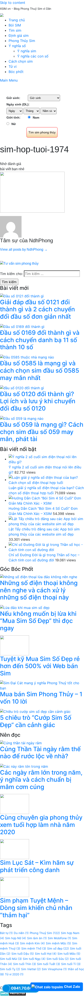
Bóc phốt (16, 71)
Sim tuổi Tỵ (10, 969)
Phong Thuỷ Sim (45, 933)
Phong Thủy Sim (22, 41)
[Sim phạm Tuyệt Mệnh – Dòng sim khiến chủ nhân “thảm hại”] (14, 887)
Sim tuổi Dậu (22, 953)
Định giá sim (19, 35)
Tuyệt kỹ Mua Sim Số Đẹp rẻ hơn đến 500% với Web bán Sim (40, 666)
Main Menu (9, 80)
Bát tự (6, 933)
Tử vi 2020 (14, 974)
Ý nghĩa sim (26, 51)
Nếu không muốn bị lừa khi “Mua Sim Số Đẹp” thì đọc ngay (38, 621)
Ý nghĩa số (17, 46)
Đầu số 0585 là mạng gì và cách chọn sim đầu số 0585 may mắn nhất (39, 370)
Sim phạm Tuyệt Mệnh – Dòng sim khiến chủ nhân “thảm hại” (36, 908)
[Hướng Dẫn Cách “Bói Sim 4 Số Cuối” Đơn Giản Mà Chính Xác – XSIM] (46, 500)
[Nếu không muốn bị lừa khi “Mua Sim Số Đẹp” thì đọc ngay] (25, 607)
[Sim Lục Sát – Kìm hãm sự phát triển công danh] (14, 849)
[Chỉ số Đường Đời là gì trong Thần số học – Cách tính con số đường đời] (46, 547)
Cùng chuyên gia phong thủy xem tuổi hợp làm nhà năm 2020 (41, 824)
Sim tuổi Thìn (24, 964)
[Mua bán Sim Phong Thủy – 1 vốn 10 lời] (42, 685)
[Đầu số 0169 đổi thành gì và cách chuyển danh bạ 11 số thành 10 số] (22, 326)
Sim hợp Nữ (15, 938)
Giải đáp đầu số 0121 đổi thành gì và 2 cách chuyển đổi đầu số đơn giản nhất (37, 309)
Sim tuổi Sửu (58, 958)
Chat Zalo (72, 986)
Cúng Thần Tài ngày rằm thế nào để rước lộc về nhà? (40, 752)
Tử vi (13, 66)
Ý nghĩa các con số (32, 56)
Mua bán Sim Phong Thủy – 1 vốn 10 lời (41, 697)
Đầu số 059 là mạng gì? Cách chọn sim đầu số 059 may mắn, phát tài (41, 432)
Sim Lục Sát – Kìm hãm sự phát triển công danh (37, 866)
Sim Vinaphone (54, 969)
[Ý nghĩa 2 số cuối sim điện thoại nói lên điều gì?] (46, 459)
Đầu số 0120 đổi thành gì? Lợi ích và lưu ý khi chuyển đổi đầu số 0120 (37, 401)
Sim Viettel (31, 969)
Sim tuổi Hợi (45, 953)
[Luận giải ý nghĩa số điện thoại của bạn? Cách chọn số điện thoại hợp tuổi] (46, 479)
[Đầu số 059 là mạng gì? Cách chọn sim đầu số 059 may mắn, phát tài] (22, 418)
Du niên (21, 933)
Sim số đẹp (58, 948)
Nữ (13, 124)
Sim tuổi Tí (71, 964)
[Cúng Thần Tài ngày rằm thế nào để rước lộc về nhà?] (21, 742)
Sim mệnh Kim (32, 943)
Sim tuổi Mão (69, 953)
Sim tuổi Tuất (48, 964)
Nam (36, 117)
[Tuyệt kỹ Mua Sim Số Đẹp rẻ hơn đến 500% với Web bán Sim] (14, 645)
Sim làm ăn (37, 938)
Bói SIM (15, 25)
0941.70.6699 (24, 988)
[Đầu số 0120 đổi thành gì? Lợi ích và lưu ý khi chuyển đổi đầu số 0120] (22, 387)
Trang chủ (17, 20)
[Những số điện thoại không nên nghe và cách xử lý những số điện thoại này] (38, 576)
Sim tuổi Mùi (11, 958)
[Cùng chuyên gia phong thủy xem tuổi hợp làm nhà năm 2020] (14, 803)
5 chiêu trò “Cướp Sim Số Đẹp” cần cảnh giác (35, 721)
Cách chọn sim (21, 61)
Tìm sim (15, 30)
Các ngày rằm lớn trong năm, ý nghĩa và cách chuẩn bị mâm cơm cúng (41, 780)
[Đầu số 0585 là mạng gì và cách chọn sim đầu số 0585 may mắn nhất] (27, 357)
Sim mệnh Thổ (33, 948)
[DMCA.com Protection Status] (13, 993)
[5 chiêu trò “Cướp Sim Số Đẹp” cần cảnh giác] (35, 711)
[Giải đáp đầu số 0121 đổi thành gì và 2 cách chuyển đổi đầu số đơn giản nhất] (22, 295)
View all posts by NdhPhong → (24, 249)
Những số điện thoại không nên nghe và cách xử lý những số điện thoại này (39, 590)
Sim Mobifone (59, 938)
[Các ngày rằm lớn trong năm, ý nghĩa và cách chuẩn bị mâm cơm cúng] (24, 766)
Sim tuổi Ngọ (34, 958)
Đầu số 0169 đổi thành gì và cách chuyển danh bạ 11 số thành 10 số (39, 340)
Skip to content (12, 2)
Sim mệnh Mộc (58, 943)
